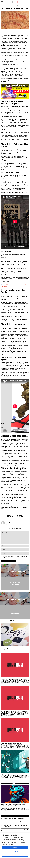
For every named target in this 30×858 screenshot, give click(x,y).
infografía (10, 350)
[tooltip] (8, 516)
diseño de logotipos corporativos (9, 310)
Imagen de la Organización (7, 773)
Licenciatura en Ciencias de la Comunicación (11, 743)
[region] (15, 845)
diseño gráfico (5, 37)
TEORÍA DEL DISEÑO (13, 5)
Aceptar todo (15, 847)
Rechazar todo (15, 855)
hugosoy (8, 522)
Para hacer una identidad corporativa (9, 646)
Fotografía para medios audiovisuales (9, 677)
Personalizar (15, 851)
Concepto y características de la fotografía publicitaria (14, 711)
